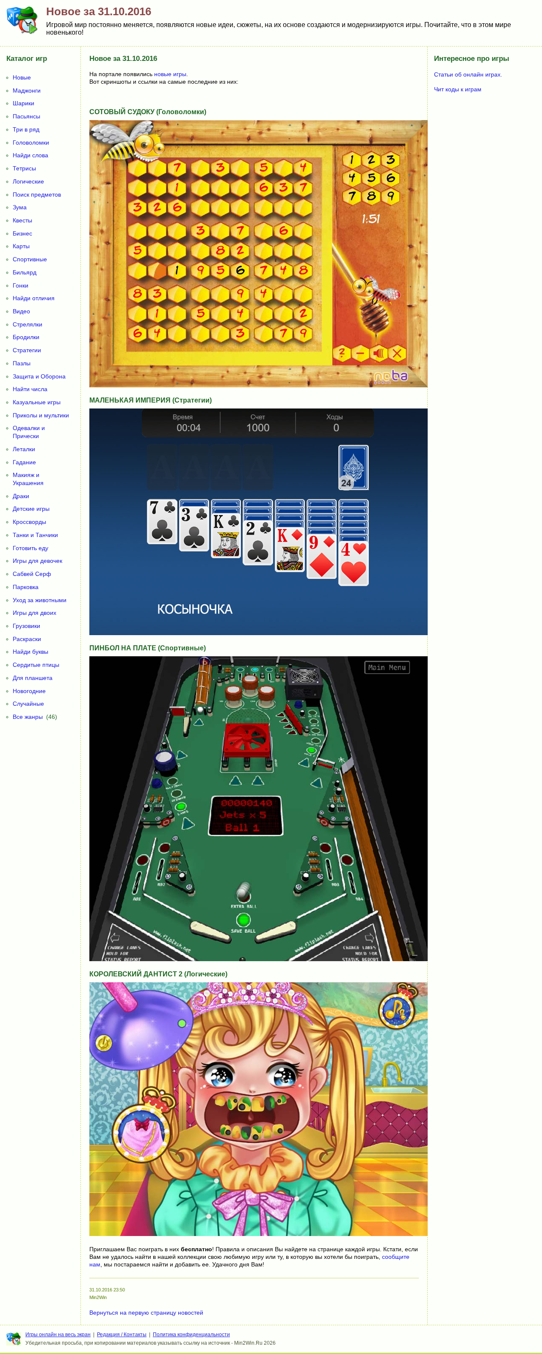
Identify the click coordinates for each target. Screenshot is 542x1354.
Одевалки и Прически (29, 432)
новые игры (170, 74)
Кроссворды (29, 521)
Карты (21, 246)
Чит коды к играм (457, 89)
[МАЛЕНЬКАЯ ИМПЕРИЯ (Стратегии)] (258, 633)
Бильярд (24, 272)
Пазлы (21, 363)
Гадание (24, 462)
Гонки (20, 285)
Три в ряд (26, 129)
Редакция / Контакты (122, 1335)
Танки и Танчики (35, 535)
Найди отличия (34, 298)
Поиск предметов (37, 194)
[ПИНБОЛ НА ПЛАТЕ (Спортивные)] (258, 959)
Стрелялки (27, 324)
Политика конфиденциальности (191, 1335)
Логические (28, 181)
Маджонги (27, 90)
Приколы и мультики (41, 415)
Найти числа (30, 389)
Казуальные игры (37, 402)
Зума (20, 207)
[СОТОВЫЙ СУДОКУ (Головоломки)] (258, 385)
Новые (22, 77)
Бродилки (26, 337)
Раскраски (27, 639)
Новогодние (29, 691)
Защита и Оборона (39, 376)
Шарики (23, 103)
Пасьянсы (26, 116)
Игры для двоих (34, 612)
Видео (21, 311)
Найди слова (30, 155)
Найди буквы (30, 651)
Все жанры (28, 716)
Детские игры (31, 508)
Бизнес (22, 233)
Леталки (24, 449)
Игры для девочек (37, 560)
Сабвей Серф (32, 573)
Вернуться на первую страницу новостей (146, 1312)
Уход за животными (39, 600)
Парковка (26, 587)
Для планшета (33, 677)
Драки (21, 496)
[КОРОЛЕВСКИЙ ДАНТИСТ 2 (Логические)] (258, 1234)
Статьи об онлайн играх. (468, 74)
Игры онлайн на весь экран (58, 1335)
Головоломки (31, 142)
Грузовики (26, 625)
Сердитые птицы (36, 664)
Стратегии (27, 350)
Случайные (28, 703)
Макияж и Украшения (28, 478)
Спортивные (30, 259)
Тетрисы (24, 168)
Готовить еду (30, 548)
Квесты (22, 220)
